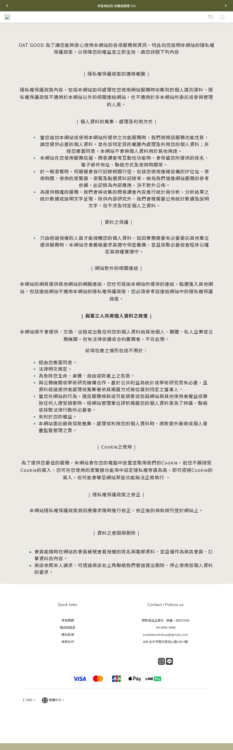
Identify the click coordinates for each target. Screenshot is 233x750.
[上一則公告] (7, 5)
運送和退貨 (67, 627)
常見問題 (67, 620)
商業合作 (67, 641)
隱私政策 (67, 634)
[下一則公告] (225, 5)
